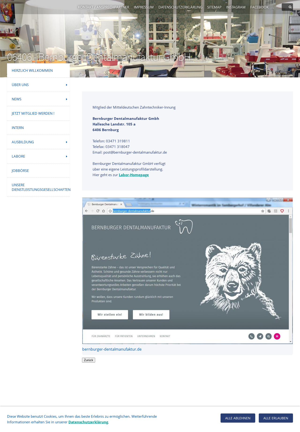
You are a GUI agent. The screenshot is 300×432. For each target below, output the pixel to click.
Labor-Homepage (134, 174)
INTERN (18, 127)
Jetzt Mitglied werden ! (33, 113)
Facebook (259, 7)
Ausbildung (23, 142)
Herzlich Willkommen (32, 70)
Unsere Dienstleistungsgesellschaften (41, 187)
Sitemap (214, 7)
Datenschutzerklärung (180, 7)
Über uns (20, 84)
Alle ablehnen (238, 418)
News (16, 99)
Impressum (144, 7)
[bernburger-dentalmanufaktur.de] (187, 271)
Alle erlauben (275, 418)
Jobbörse (20, 170)
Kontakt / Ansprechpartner (103, 7)
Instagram (236, 7)
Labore (18, 156)
